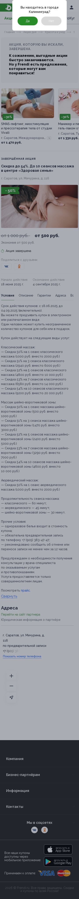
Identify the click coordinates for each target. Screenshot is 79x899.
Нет (51, 21)
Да (28, 21)
